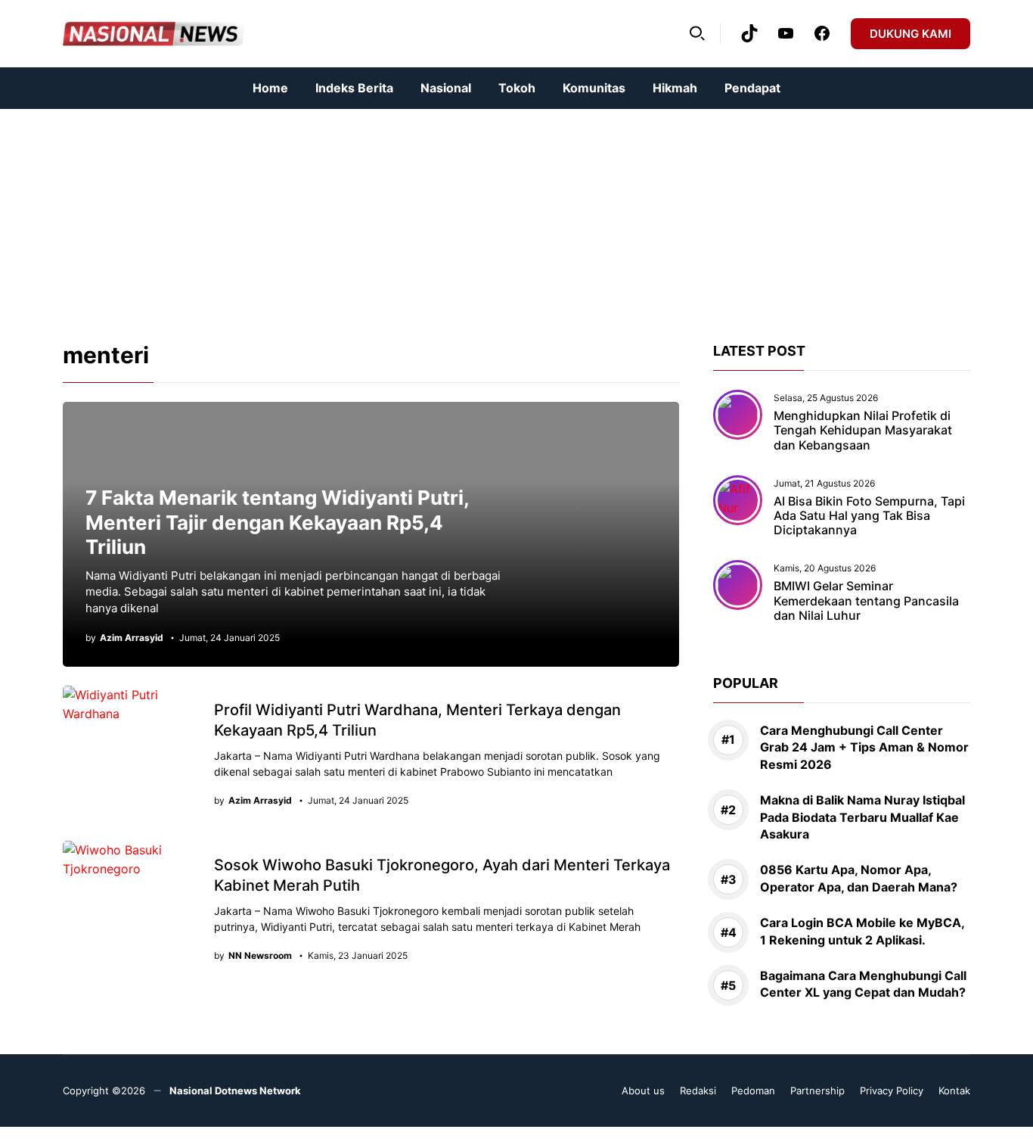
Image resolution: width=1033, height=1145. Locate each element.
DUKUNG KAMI (910, 33)
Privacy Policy (891, 1090)
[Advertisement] (453, 215)
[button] (697, 33)
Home (270, 87)
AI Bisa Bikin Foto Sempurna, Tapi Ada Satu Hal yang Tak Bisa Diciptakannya (869, 515)
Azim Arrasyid (131, 638)
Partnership (817, 1090)
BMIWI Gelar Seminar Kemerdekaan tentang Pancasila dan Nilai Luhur (866, 600)
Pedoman (753, 1090)
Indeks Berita (354, 87)
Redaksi (698, 1090)
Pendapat (752, 87)
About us (643, 1090)
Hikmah (675, 87)
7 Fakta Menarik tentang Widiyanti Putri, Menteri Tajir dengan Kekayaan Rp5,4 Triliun (277, 522)
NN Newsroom (260, 955)
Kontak (954, 1090)
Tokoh (516, 87)
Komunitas (594, 87)
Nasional (445, 87)
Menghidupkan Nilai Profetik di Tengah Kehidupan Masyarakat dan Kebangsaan (863, 430)
